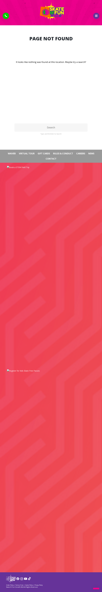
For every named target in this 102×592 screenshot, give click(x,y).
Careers (80, 153)
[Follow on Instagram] (22, 579)
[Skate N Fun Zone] (51, 11)
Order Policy (10, 585)
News (91, 153)
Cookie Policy (29, 585)
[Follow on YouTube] (25, 579)
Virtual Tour (27, 153)
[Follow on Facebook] (18, 579)
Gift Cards (44, 153)
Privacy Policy (39, 585)
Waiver (12, 153)
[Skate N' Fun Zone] (11, 581)
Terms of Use (19, 585)
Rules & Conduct (63, 153)
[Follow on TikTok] (29, 579)
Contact (51, 158)
